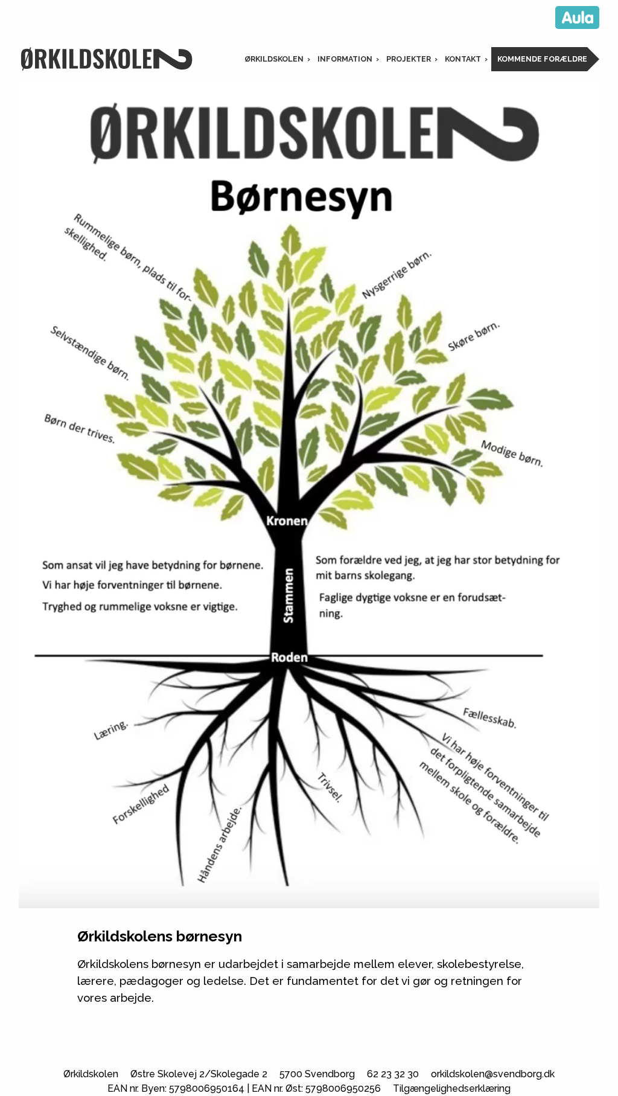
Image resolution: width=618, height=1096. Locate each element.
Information (344, 58)
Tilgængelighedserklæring (452, 1088)
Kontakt (463, 58)
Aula (577, 17)
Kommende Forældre (542, 58)
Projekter (408, 58)
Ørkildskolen (274, 58)
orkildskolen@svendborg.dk (493, 1074)
